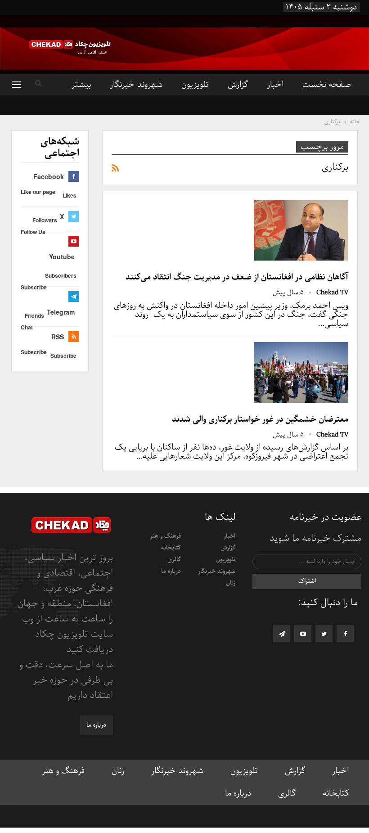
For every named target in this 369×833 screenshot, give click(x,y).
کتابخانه (171, 548)
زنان (230, 583)
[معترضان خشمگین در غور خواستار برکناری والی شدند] (301, 372)
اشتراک (307, 581)
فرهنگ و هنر (165, 536)
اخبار (275, 84)
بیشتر (81, 84)
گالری (174, 559)
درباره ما (171, 571)
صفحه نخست (326, 84)
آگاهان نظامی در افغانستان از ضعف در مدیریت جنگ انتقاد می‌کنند (237, 277)
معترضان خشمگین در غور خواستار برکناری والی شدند (260, 419)
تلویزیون (195, 84)
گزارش (238, 84)
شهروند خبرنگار (136, 84)
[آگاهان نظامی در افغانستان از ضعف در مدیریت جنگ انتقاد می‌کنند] (301, 230)
